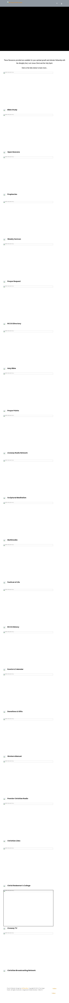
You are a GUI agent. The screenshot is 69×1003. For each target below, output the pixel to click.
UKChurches (24, 988)
